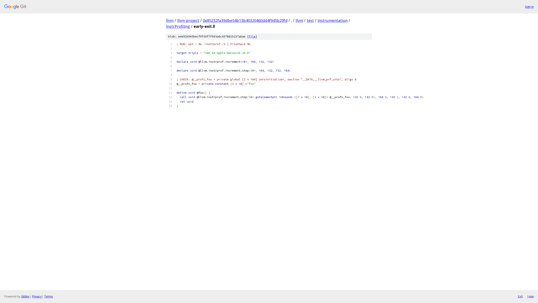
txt (520, 296)
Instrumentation (333, 20)
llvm (170, 20)
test (310, 20)
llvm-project (188, 20)
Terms (48, 296)
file (252, 36)
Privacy (37, 296)
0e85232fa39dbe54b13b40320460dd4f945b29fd (245, 20)
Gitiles (25, 296)
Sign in (529, 7)
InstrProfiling (178, 26)
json (530, 296)
